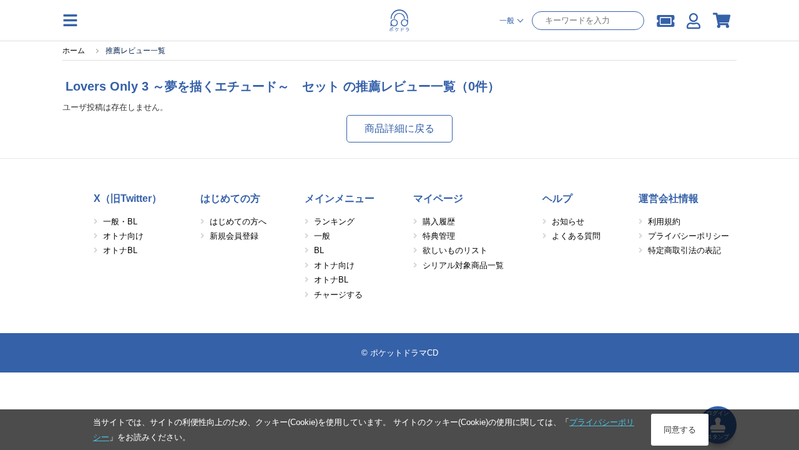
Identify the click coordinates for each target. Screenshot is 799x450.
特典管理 (439, 236)
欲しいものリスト (455, 250)
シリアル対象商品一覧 (463, 265)
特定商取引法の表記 (684, 250)
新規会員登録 (234, 236)
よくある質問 (576, 236)
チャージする (338, 294)
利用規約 (664, 221)
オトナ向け (123, 236)
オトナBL (120, 250)
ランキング (334, 221)
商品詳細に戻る (399, 128)
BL (319, 250)
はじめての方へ (238, 221)
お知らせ (568, 221)
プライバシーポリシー (688, 236)
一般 (322, 236)
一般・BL (120, 221)
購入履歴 (439, 221)
